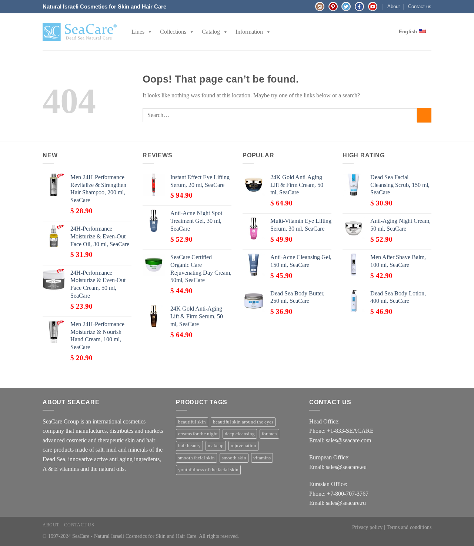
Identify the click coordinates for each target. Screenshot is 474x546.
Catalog (211, 32)
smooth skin (234, 457)
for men (269, 433)
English (408, 31)
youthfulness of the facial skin (208, 469)
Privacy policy (367, 527)
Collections (173, 32)
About (393, 6)
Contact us (419, 6)
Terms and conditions (409, 527)
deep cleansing (240, 433)
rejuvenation (243, 445)
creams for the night (198, 433)
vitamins (262, 457)
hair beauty (189, 445)
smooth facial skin (196, 457)
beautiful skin (192, 422)
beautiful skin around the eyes (243, 422)
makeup (216, 445)
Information (249, 32)
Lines (137, 32)
